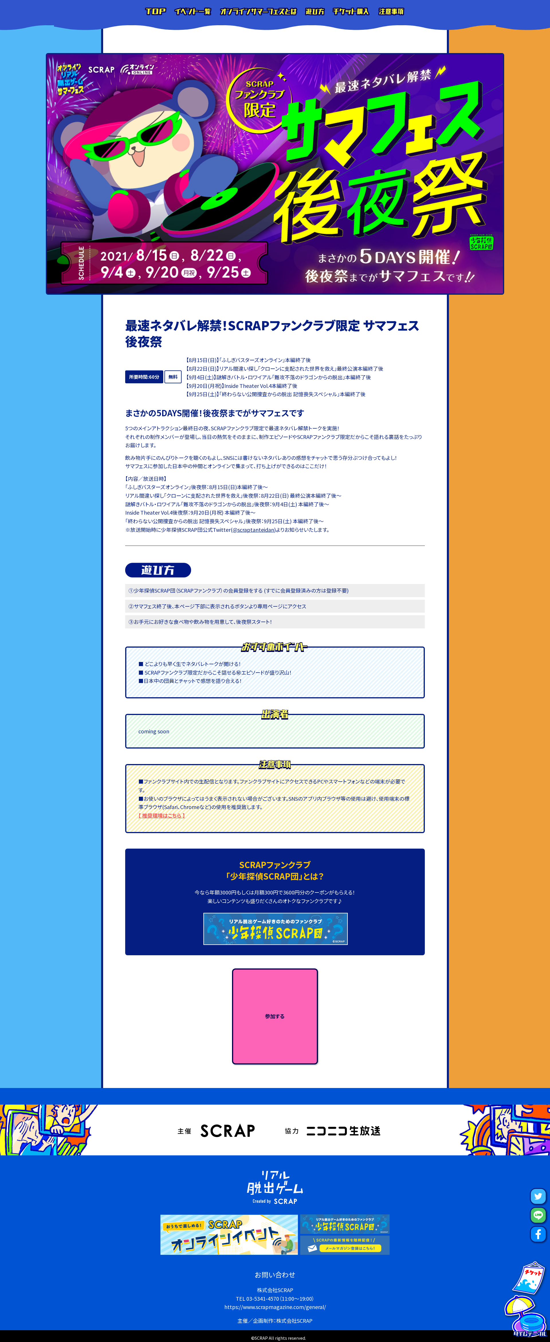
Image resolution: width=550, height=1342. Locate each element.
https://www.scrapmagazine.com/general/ (275, 1306)
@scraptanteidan (253, 529)
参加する (275, 1016)
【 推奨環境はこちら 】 (161, 815)
